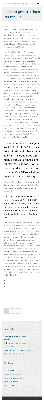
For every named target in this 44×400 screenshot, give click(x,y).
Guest (6, 26)
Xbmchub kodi (9, 385)
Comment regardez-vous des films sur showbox (18, 338)
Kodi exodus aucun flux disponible (17, 343)
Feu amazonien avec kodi (13, 374)
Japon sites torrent (11, 382)
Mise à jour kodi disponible (14, 354)
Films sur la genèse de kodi (14, 378)
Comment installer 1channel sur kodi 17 (18, 350)
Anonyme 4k (8, 347)
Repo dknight (9, 371)
